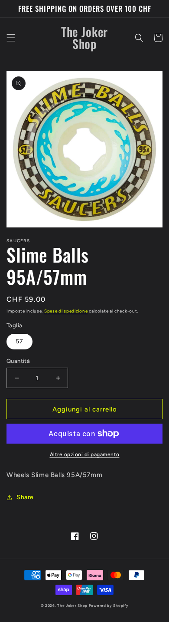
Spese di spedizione (66, 311)
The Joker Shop (72, 605)
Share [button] (25, 497)
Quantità (18, 361)
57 (19, 341)
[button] (10, 37)
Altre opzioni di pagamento (85, 454)
